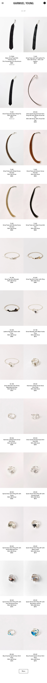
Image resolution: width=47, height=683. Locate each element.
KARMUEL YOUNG (23, 3)
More (23, 671)
